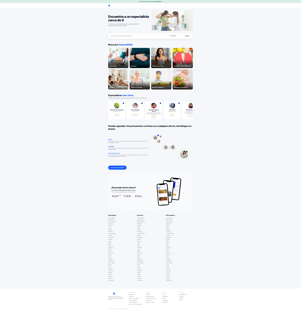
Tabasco (110, 268)
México (109, 245)
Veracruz (110, 274)
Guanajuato (110, 237)
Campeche (110, 223)
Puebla (109, 257)
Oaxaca (110, 255)
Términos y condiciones (151, 298)
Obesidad (131, 296)
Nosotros (147, 294)
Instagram (181, 296)
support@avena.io (183, 294)
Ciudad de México (112, 233)
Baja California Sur (112, 221)
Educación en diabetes (134, 298)
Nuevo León (110, 253)
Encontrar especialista (117, 167)
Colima (109, 227)
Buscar (187, 36)
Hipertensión (131, 294)
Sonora (109, 266)
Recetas (164, 298)
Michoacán (110, 247)
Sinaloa (109, 264)
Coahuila (110, 225)
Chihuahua (110, 231)
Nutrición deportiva (133, 302)
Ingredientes (165, 300)
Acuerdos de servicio (150, 302)
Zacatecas (110, 278)
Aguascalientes (111, 217)
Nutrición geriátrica (133, 300)
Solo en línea (111, 280)
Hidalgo (110, 241)
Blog (163, 294)
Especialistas (165, 296)
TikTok (180, 300)
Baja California (111, 219)
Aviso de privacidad (150, 296)
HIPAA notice (148, 300)
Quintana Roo (111, 260)
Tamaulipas (110, 270)
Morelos (110, 249)
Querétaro (110, 259)
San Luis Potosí (111, 262)
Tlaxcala (110, 272)
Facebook (181, 298)
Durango (110, 235)
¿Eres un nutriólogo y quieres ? (150, 1)
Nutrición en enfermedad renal (135, 304)
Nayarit (109, 251)
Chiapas (110, 229)
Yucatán (110, 276)
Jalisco (109, 243)
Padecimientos (165, 302)
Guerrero (110, 239)
